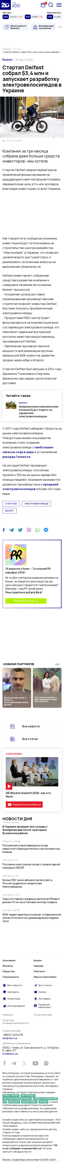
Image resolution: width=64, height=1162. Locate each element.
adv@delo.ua (9, 1038)
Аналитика (13, 998)
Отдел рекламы (43, 1014)
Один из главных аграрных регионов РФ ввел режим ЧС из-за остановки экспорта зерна (31, 900)
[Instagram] (46, 1063)
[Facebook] (3, 530)
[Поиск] (50, 5)
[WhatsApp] (37, 530)
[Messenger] (46, 530)
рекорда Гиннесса (16, 457)
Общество (8, 971)
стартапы (11, 503)
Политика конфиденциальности (15, 1022)
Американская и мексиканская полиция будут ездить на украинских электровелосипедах (38, 411)
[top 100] (16, 5)
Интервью (45, 998)
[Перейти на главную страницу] (5, 5)
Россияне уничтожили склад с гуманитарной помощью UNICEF (31, 866)
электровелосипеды (36, 503)
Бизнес (7, 59)
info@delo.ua (10, 1053)
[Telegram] (11, 530)
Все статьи (30, 739)
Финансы (7, 965)
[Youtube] (35, 1063)
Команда (7, 1014)
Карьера (38, 965)
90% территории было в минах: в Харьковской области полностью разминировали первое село (31, 918)
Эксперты (13, 992)
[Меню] (59, 5)
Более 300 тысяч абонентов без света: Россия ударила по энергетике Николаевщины (27, 883)
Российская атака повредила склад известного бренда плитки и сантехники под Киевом (31, 849)
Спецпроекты (10, 976)
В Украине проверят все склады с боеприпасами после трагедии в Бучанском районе (25, 830)
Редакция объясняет (44, 1005)
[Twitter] (20, 530)
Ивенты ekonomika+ (45, 976)
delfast (9, 510)
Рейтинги (39, 971)
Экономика (8, 960)
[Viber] (29, 530)
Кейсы (42, 992)
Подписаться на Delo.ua (26, 804)
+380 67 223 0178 (12, 1035)
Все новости (31, 726)
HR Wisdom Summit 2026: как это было (28, 794)
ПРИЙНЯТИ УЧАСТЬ (26, 601)
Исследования (16, 1006)
